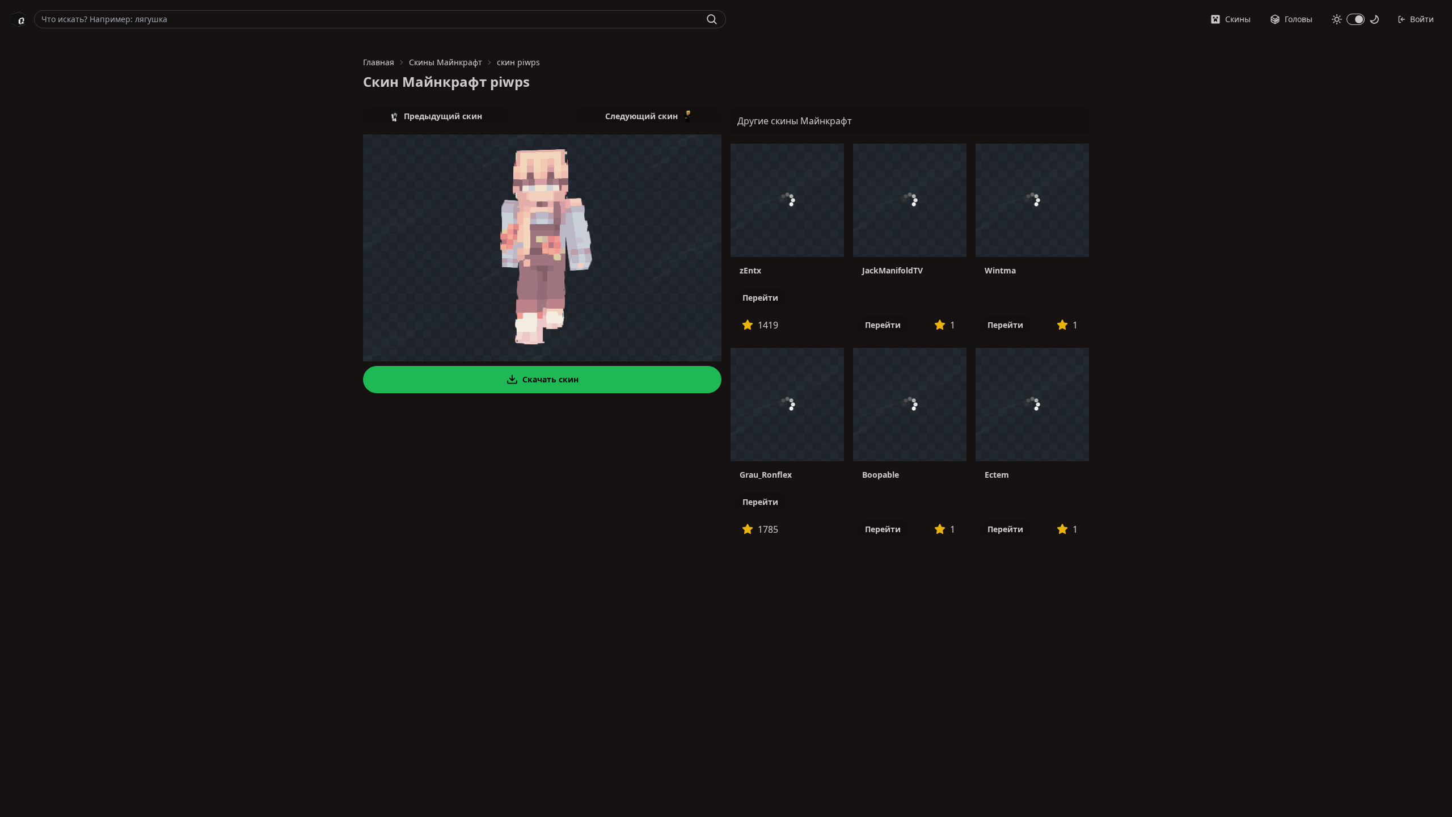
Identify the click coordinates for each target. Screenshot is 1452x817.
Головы (1298, 19)
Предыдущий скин (443, 116)
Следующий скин (641, 116)
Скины (1238, 19)
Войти (1422, 19)
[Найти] (712, 19)
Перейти (760, 297)
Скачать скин (550, 379)
